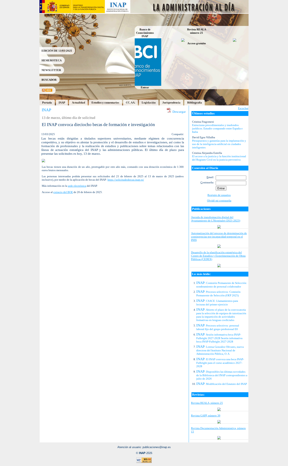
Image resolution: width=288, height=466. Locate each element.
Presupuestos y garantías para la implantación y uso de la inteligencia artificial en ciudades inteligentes (219, 144)
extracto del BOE (63, 192)
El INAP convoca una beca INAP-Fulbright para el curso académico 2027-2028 (220, 363)
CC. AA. (130, 102)
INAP (62, 102)
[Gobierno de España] (55, 12)
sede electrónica (77, 185)
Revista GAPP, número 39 (205, 415)
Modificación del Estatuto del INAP (226, 383)
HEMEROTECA (52, 60)
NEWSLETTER (51, 70)
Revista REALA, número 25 (207, 402)
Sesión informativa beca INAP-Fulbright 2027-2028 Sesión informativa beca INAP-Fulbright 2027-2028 (219, 338)
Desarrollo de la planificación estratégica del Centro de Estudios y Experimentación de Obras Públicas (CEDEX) (218, 256)
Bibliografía (194, 102)
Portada (47, 102)
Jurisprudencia (171, 102)
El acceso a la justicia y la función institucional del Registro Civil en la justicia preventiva (219, 158)
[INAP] (118, 12)
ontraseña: (207, 182)
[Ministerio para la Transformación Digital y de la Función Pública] (88, 12)
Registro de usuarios (219, 195)
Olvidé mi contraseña (219, 200)
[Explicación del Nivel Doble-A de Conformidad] (144, 462)
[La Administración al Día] (190, 12)
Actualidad (78, 102)
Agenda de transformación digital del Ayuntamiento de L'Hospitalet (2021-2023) (215, 219)
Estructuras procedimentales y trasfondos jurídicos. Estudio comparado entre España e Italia (217, 128)
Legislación (149, 102)
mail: (210, 177)
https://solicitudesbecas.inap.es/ (126, 179)
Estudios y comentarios (105, 102)
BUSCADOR (49, 79)
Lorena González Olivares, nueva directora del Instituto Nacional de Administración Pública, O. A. (220, 350)
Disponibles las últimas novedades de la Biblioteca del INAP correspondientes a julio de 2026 (221, 375)
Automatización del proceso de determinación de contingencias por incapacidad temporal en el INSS (219, 237)
